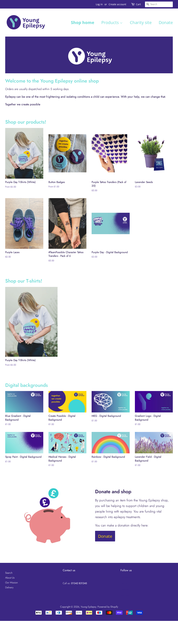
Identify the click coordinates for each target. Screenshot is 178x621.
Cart (138, 4)
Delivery (9, 587)
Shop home (82, 22)
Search (8, 573)
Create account (117, 4)
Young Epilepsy (88, 606)
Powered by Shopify (108, 606)
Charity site (141, 22)
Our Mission (11, 582)
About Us (10, 577)
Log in (99, 4)
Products (110, 22)
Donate (166, 22)
